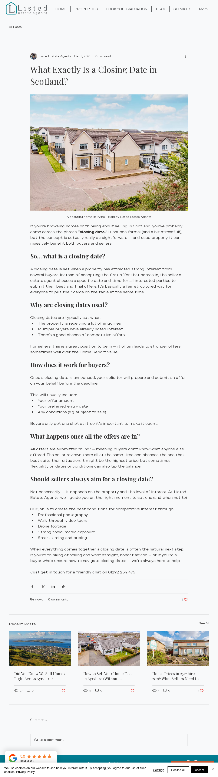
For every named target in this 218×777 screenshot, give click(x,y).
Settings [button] (158, 770)
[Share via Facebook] (32, 586)
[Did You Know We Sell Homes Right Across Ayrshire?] (40, 648)
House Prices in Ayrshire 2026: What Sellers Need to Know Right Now (175, 676)
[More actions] (185, 56)
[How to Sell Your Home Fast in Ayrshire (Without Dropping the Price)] (109, 648)
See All (204, 623)
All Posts (15, 27)
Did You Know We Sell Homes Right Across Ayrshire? (39, 676)
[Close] (212, 770)
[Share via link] (64, 586)
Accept (199, 770)
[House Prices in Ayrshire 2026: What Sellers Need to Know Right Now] (178, 648)
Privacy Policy (25, 772)
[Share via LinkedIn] (53, 586)
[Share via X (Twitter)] (43, 586)
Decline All (178, 770)
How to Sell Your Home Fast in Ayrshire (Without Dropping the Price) (107, 676)
